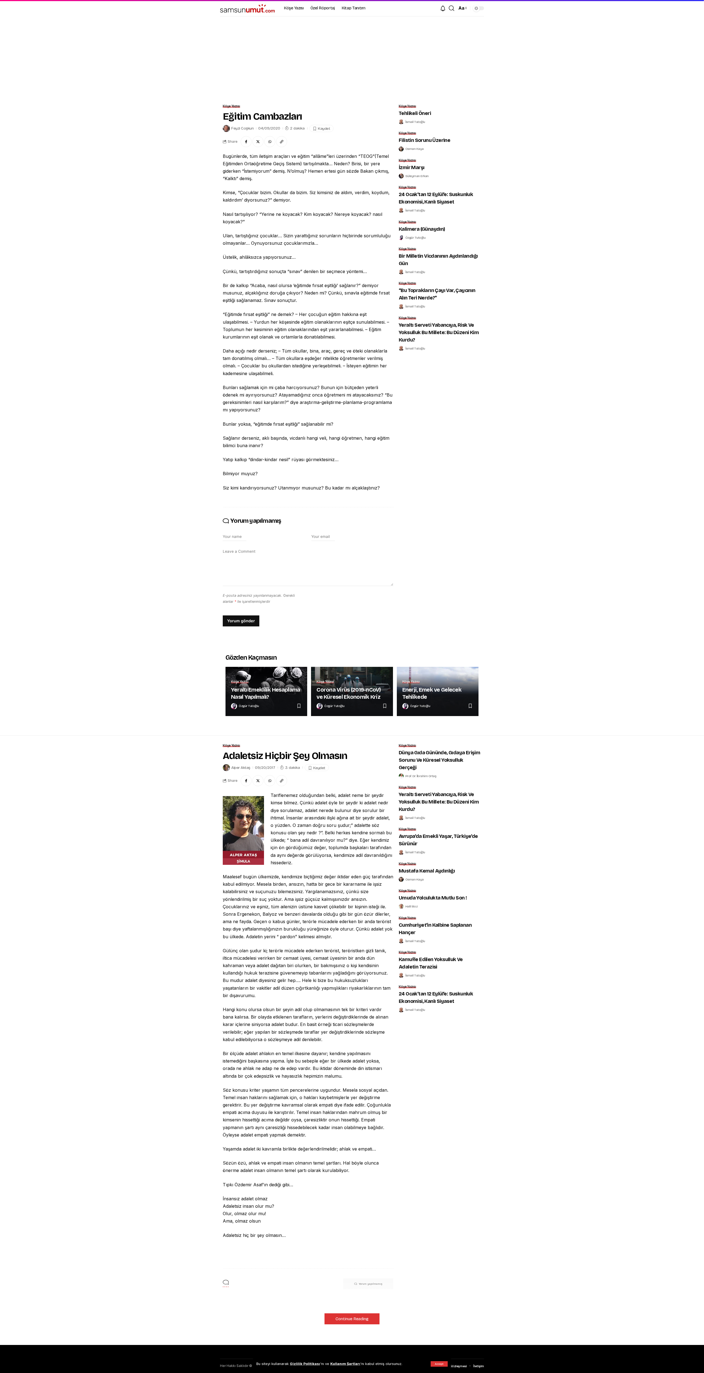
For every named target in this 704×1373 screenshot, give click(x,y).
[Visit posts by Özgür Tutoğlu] (401, 237)
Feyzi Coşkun (242, 128)
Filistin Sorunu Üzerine (424, 140)
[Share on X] (257, 141)
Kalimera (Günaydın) (422, 229)
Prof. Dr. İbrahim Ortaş (420, 776)
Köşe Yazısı (231, 106)
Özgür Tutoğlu (415, 238)
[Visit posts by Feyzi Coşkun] (226, 128)
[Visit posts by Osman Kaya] (401, 149)
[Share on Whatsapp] (269, 141)
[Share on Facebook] (246, 141)
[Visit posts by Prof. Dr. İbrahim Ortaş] (401, 776)
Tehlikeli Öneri (415, 113)
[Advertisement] (352, 57)
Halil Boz (411, 906)
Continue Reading (352, 1318)
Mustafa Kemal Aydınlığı (427, 871)
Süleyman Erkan (417, 176)
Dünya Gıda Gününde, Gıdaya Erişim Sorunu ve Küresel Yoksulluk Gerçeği (439, 760)
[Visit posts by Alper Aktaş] (226, 767)
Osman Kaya (414, 149)
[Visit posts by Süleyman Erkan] (401, 176)
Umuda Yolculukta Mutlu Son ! (433, 898)
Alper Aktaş (240, 767)
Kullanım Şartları (345, 1364)
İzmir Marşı (411, 167)
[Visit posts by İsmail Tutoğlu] (401, 121)
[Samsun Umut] (247, 8)
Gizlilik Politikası (305, 1364)
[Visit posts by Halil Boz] (401, 906)
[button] (439, 1364)
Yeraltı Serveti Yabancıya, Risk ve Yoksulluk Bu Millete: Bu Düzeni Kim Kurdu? (439, 332)
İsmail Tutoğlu (415, 122)
